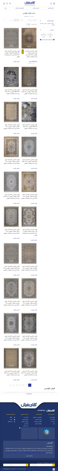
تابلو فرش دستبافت (19, 8)
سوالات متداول (38, 423)
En (10, 3)
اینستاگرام (10, 421)
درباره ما (53, 421)
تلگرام (11, 417)
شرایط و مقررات (38, 419)
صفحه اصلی (32, 16)
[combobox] (8, 20)
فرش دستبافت (36, 8)
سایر (6, 8)
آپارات (11, 419)
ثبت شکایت (25, 426)
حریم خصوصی (25, 419)
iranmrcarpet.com (6, 469)
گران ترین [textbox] (11, 20)
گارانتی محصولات (38, 421)
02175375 (41, 410)
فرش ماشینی (50, 8)
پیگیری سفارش (25, 421)
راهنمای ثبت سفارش (37, 417)
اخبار (54, 423)
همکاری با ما (52, 417)
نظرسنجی (26, 423)
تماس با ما (52, 419)
